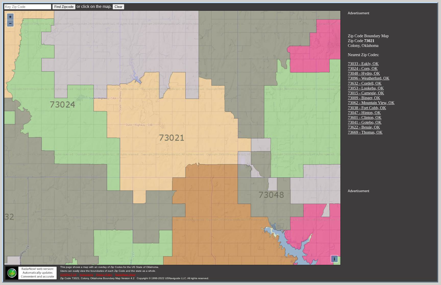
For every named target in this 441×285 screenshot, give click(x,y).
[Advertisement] (392, 22)
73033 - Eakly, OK (363, 63)
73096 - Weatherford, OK (368, 78)
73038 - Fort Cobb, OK (367, 108)
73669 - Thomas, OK (365, 132)
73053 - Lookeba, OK (366, 88)
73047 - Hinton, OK (364, 112)
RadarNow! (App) (125, 274)
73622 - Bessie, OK (364, 127)
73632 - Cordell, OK (365, 83)
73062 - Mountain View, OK (371, 103)
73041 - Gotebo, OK (365, 122)
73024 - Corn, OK (363, 68)
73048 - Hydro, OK (364, 73)
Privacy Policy (104, 274)
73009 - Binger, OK (364, 98)
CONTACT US (68, 274)
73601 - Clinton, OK (365, 117)
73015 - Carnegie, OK (366, 93)
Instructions (86, 274)
